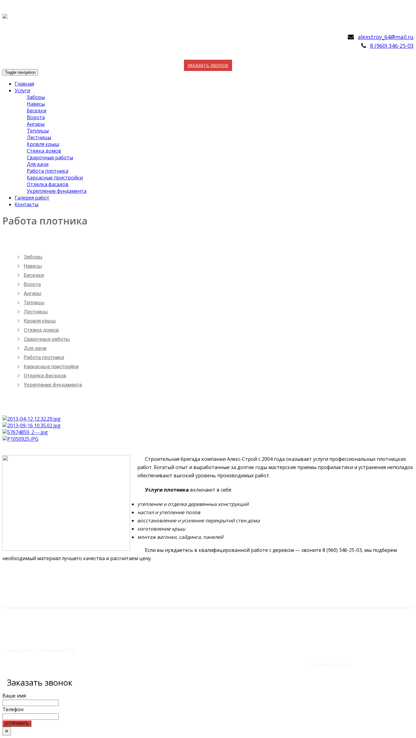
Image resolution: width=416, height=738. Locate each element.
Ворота (36, 117)
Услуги (22, 90)
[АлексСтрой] (4, 12)
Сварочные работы (50, 157)
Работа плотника (47, 171)
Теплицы (38, 130)
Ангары (35, 124)
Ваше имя (14, 695)
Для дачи (37, 164)
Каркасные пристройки (55, 177)
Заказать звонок (208, 65)
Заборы (36, 97)
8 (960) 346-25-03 (392, 45)
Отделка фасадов (48, 184)
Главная (24, 83)
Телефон (12, 709)
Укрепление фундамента (56, 191)
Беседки (36, 110)
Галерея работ (32, 197)
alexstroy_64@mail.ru (386, 37)
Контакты (26, 204)
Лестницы (39, 137)
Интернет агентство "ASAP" (383, 665)
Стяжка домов (44, 150)
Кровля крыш (43, 144)
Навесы (36, 104)
